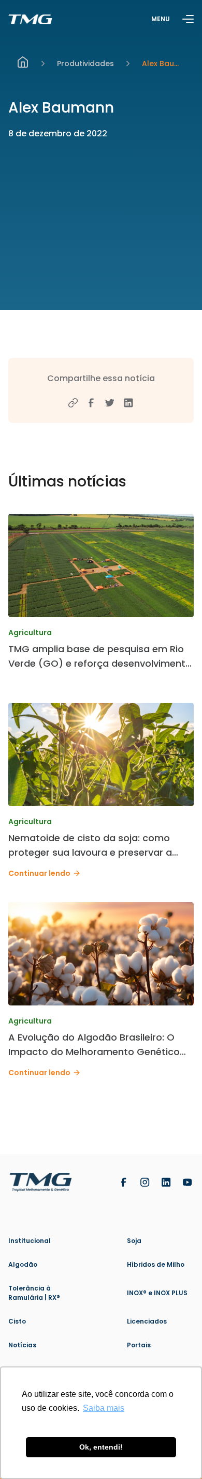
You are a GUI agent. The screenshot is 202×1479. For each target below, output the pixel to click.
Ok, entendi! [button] (101, 1447)
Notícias (22, 1345)
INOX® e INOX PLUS (157, 1292)
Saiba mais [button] (103, 1408)
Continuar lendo (39, 873)
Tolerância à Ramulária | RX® (34, 1293)
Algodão (22, 1264)
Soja (134, 1240)
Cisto (17, 1321)
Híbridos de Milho (155, 1264)
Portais (139, 1345)
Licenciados (147, 1321)
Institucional (29, 1240)
